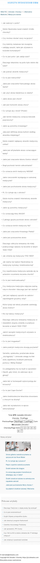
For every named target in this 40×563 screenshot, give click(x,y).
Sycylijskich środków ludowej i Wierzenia (20, 489)
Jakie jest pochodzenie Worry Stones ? (19, 485)
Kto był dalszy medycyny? (13, 314)
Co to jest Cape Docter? (12, 390)
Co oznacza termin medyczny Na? (17, 226)
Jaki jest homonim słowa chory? (16, 105)
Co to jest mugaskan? (11, 341)
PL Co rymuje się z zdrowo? (14, 192)
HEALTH (3, 12)
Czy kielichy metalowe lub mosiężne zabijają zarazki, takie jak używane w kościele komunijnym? (18, 47)
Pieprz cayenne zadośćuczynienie (18, 465)
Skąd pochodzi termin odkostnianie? (17, 165)
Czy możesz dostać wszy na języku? (18, 38)
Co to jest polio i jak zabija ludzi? (16, 56)
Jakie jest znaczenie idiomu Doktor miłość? (20, 159)
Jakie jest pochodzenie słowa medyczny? (19, 186)
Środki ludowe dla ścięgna (15, 468)
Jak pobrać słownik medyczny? (15, 72)
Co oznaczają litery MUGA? (14, 214)
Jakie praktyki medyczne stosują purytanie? (20, 347)
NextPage (19, 421)
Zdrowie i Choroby (15, 12)
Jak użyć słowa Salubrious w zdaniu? (18, 93)
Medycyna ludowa (14, 14)
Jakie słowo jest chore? (12, 99)
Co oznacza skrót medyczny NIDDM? (18, 171)
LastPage (28, 421)
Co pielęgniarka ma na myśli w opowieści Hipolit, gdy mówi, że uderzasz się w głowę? (19, 372)
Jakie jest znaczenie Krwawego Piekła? (18, 231)
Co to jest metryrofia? (11, 78)
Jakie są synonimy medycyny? (15, 208)
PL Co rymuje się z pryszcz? (16, 461)
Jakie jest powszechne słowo (14, 237)
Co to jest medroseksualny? (14, 280)
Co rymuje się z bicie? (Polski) (15, 111)
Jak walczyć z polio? (11, 23)
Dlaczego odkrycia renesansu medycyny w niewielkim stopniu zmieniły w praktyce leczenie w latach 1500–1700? (20, 323)
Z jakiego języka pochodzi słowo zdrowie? (20, 220)
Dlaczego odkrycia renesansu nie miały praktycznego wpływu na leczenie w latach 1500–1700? (20, 246)
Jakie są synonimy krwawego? (15, 126)
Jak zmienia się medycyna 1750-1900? (18, 256)
